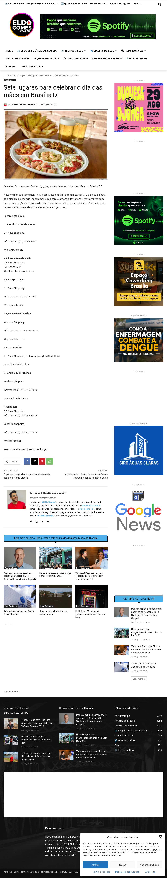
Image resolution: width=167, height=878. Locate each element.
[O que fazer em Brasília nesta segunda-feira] (55, 596)
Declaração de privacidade (127, 872)
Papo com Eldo (87, 509)
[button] (160, 837)
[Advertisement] (56, 657)
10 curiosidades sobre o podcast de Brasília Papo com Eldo (36, 739)
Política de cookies (101, 872)
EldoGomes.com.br (91, 505)
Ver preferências (149, 864)
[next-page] (11, 625)
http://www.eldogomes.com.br (43, 497)
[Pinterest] (42, 461)
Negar (122, 864)
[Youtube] (48, 521)
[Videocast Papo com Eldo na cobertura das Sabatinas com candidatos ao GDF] (91, 558)
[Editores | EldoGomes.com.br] (6, 104)
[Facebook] (27, 461)
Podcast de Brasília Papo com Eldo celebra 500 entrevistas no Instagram (36, 756)
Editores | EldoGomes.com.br (24, 104)
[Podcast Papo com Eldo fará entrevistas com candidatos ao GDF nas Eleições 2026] (11, 723)
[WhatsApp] (49, 461)
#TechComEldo (45, 515)
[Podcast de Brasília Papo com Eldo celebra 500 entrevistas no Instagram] (11, 757)
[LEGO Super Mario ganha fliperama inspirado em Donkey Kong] (91, 596)
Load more (138, 678)
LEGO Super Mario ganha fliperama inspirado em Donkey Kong (90, 614)
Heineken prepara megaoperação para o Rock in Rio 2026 (146, 632)
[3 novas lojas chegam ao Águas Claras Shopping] (20, 596)
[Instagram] (36, 521)
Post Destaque (18, 75)
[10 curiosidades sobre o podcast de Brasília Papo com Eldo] (11, 740)
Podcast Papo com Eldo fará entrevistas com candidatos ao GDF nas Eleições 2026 (37, 723)
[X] (34, 461)
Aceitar (95, 864)
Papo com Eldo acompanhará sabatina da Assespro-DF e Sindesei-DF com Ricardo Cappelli (20, 576)
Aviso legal (150, 872)
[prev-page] (6, 625)
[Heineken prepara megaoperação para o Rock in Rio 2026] (55, 558)
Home (6, 75)
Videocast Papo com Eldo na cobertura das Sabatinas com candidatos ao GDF (89, 576)
